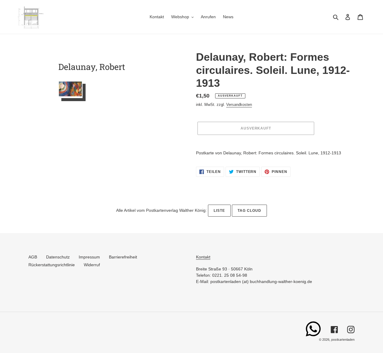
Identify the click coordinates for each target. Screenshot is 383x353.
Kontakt (203, 257)
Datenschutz (58, 257)
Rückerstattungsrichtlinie (51, 264)
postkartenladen (343, 339)
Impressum (89, 257)
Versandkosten (239, 104)
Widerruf (92, 264)
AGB (32, 257)
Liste (219, 211)
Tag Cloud (249, 211)
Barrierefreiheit (123, 257)
